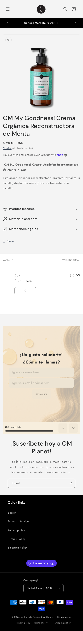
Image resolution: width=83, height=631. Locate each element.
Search (12, 513)
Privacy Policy (16, 539)
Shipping (7, 148)
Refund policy (16, 530)
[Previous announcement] (7, 23)
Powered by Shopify (43, 616)
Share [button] (10, 241)
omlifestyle (26, 616)
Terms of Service (18, 521)
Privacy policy (23, 622)
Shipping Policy (18, 547)
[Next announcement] (76, 23)
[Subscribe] (71, 483)
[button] (7, 9)
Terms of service (42, 622)
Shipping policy (63, 622)
